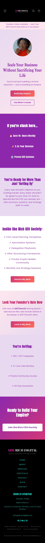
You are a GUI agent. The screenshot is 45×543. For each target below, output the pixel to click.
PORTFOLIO (22, 473)
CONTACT (22, 487)
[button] (5, 11)
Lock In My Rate (22, 324)
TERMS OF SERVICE (10, 526)
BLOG (22, 482)
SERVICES (22, 469)
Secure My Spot (22, 279)
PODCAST (22, 478)
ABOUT (22, 464)
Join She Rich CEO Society (22, 427)
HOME (22, 460)
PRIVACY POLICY (36, 526)
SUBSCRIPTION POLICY (14, 529)
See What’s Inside (22, 102)
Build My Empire (22, 93)
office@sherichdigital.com (22, 515)
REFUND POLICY (23, 526)
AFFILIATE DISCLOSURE (30, 529)
